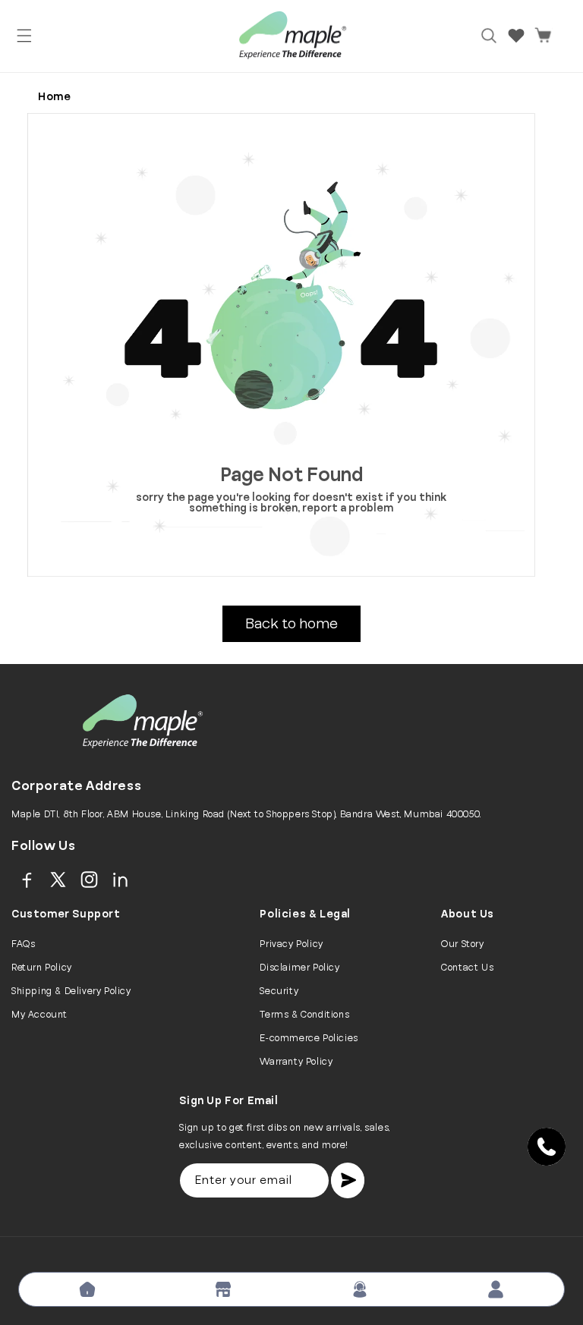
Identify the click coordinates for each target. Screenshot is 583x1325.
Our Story (462, 944)
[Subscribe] (347, 1180)
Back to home (291, 623)
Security (279, 991)
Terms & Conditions (304, 1014)
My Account (39, 1014)
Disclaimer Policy (299, 967)
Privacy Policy (291, 944)
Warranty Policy (296, 1061)
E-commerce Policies (309, 1038)
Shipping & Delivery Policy (71, 991)
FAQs (23, 944)
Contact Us (467, 967)
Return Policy (41, 967)
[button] (24, 36)
